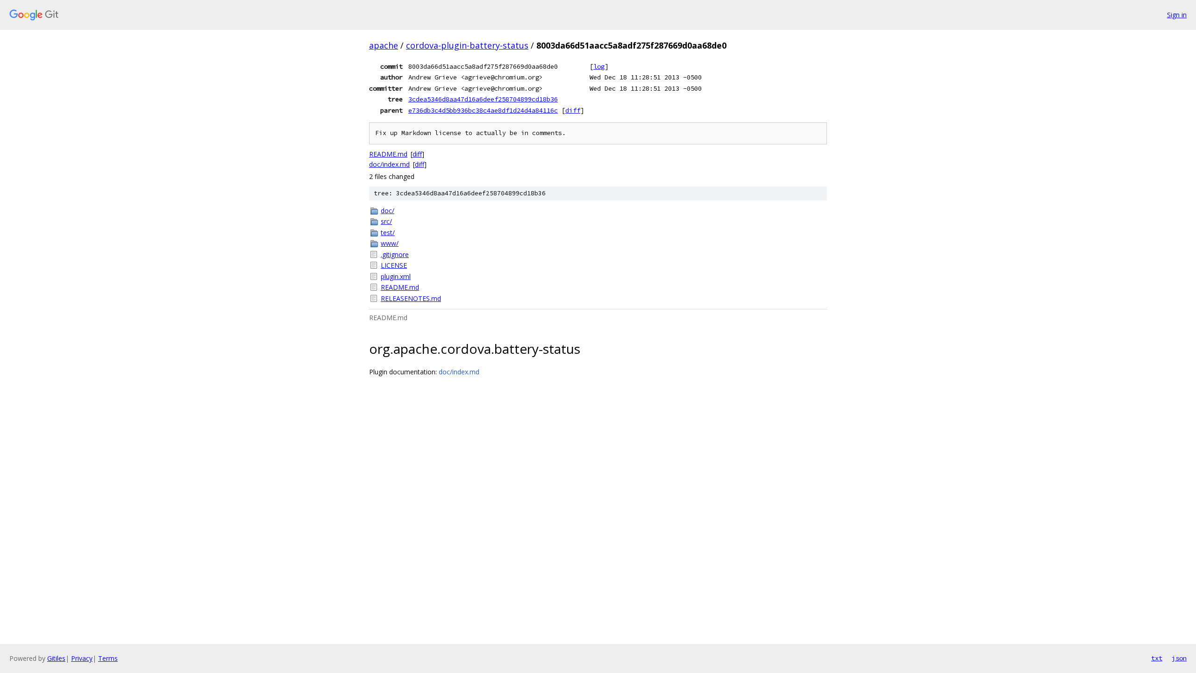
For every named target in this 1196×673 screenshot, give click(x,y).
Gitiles (56, 658)
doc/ (387, 210)
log (599, 66)
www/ (390, 243)
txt (1156, 658)
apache (383, 45)
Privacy (82, 658)
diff (572, 110)
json (1179, 658)
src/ (386, 221)
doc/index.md (389, 164)
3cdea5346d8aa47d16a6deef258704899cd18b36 (483, 99)
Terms (108, 658)
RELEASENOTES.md (411, 298)
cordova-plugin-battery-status (467, 45)
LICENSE (394, 265)
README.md (388, 154)
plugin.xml (396, 276)
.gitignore (395, 254)
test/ (388, 232)
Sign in (1177, 14)
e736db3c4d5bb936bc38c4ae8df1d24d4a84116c (483, 110)
